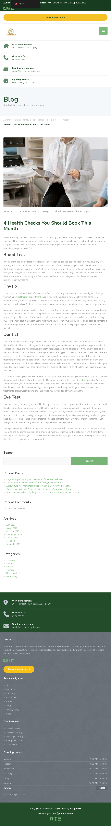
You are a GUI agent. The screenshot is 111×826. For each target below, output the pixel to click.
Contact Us (11, 697)
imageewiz (75, 808)
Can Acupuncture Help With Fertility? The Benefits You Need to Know (38, 489)
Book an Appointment (19, 669)
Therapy (45, 211)
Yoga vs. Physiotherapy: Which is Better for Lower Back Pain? (35, 479)
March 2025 (11, 528)
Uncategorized (13, 573)
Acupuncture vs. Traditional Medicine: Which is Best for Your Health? (38, 485)
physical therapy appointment (27, 297)
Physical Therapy (14, 732)
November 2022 (14, 544)
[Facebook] (5, 8)
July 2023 (10, 541)
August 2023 (12, 537)
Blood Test (60, 211)
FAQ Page (11, 693)
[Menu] (103, 30)
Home (9, 685)
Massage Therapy (14, 736)
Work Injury (11, 576)
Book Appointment (55, 17)
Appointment (66, 813)
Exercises (10, 560)
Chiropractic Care (14, 740)
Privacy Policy (12, 709)
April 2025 (11, 524)
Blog (8, 705)
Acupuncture (12, 744)
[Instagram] (8, 8)
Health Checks (74, 211)
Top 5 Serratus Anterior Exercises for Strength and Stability (33, 482)
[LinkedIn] (12, 660)
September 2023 (14, 534)
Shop (8, 713)
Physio (87, 211)
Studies (9, 566)
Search (8, 453)
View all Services (14, 728)
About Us (10, 689)
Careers (10, 701)
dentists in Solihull (74, 380)
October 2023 (12, 531)
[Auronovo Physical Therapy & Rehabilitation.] (10, 31)
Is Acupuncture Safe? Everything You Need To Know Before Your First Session (42, 492)
